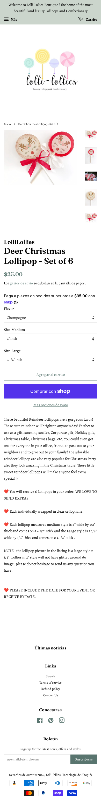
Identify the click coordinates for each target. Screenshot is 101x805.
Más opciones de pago (50, 405)
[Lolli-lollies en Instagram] (61, 721)
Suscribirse (84, 759)
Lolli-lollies (53, 775)
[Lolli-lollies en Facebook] (40, 721)
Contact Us (50, 695)
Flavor (9, 308)
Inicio (7, 124)
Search (50, 676)
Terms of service (50, 682)
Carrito (91, 19)
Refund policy (50, 689)
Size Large (12, 350)
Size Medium (14, 329)
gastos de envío (21, 283)
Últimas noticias (50, 647)
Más (13, 19)
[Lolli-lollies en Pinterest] (51, 721)
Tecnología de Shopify (77, 775)
